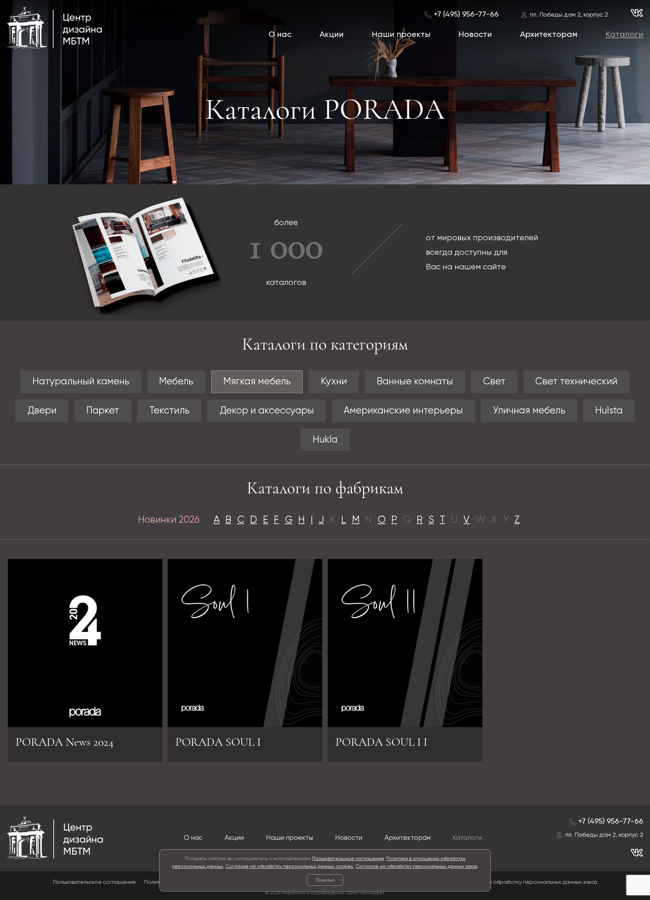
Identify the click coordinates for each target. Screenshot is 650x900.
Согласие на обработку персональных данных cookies (289, 866)
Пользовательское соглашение (348, 858)
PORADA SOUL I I (381, 742)
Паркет (102, 410)
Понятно (325, 880)
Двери (42, 410)
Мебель (176, 381)
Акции (332, 34)
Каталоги (624, 34)
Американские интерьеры (403, 410)
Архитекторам (549, 34)
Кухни (334, 381)
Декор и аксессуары (267, 410)
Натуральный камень (80, 381)
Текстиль (169, 410)
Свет (494, 381)
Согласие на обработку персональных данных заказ (416, 866)
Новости (475, 34)
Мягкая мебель (257, 381)
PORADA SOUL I (218, 742)
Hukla (325, 440)
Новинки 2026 (169, 520)
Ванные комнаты (415, 381)
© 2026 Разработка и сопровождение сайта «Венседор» (325, 893)
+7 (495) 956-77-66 (466, 14)
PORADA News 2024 (65, 742)
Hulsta (609, 410)
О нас (279, 34)
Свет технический (576, 381)
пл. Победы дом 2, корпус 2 (569, 15)
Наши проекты (401, 34)
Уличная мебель (529, 410)
